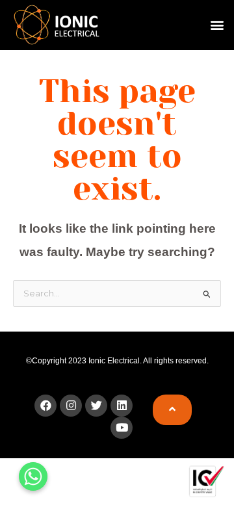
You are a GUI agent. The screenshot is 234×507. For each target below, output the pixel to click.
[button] (217, 25)
